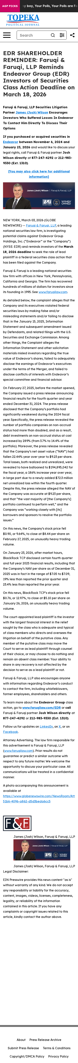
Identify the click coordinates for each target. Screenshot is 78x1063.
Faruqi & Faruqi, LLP (41, 225)
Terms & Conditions (56, 1048)
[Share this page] (72, 35)
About (21, 1040)
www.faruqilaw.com (53, 292)
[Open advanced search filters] (61, 35)
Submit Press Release (23, 1048)
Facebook (10, 732)
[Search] (52, 35)
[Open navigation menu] (7, 35)
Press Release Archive (45, 1040)
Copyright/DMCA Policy (27, 1056)
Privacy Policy (58, 1056)
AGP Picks (10, 6)
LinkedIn (46, 726)
